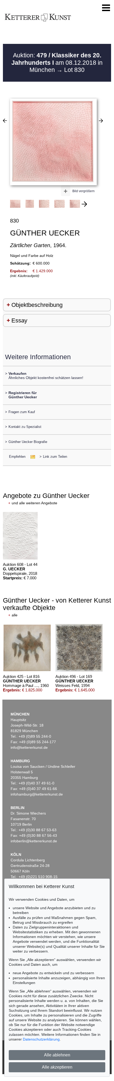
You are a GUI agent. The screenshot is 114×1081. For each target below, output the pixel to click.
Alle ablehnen (57, 1055)
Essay (19, 320)
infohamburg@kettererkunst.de (37, 794)
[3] (101, 120)
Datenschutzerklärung (41, 1039)
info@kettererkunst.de (29, 747)
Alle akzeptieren (57, 1067)
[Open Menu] (106, 8)
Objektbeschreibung (37, 305)
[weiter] (84, 204)
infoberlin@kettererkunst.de (34, 841)
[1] (5, 120)
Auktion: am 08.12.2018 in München (57, 62)
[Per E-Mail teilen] (31, 457)
